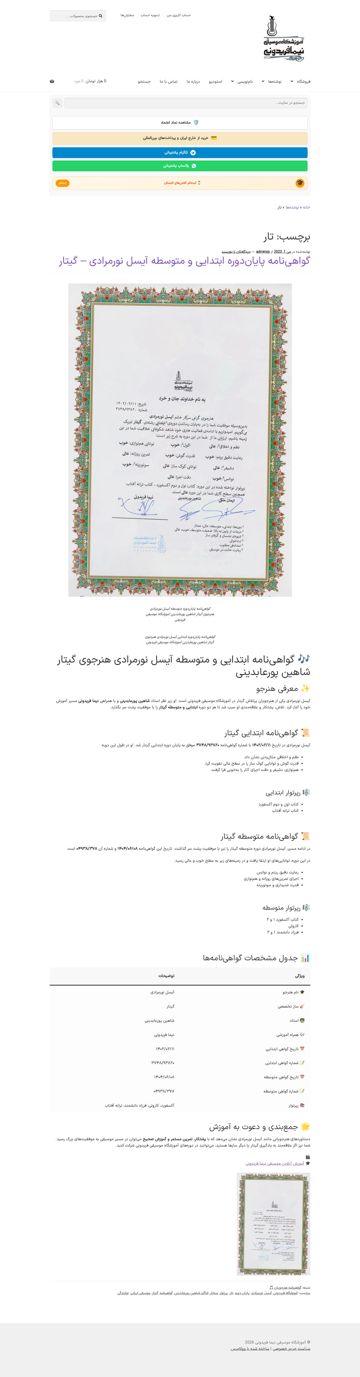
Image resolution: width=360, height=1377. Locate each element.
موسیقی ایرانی (140, 1293)
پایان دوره (242, 1293)
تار (231, 1293)
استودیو (215, 82)
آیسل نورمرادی (261, 1293)
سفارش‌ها (127, 15)
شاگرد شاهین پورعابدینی (191, 1293)
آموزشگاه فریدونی (285, 1293)
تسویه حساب (150, 15)
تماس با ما (169, 82)
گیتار (155, 1293)
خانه (306, 207)
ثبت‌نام (62, 183)
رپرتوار (224, 1293)
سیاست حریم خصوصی (291, 1349)
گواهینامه (166, 1293)
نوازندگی (123, 1293)
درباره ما (193, 82)
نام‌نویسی (245, 82)
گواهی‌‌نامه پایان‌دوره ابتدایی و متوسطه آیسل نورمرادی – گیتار (184, 261)
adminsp (263, 251)
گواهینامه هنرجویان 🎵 (285, 1287)
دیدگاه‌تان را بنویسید (236, 251)
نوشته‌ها (275, 82)
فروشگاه (303, 82)
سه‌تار (214, 1293)
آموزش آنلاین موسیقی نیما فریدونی (275, 1164)
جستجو (144, 82)
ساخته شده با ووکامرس (250, 1349)
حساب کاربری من (179, 15)
